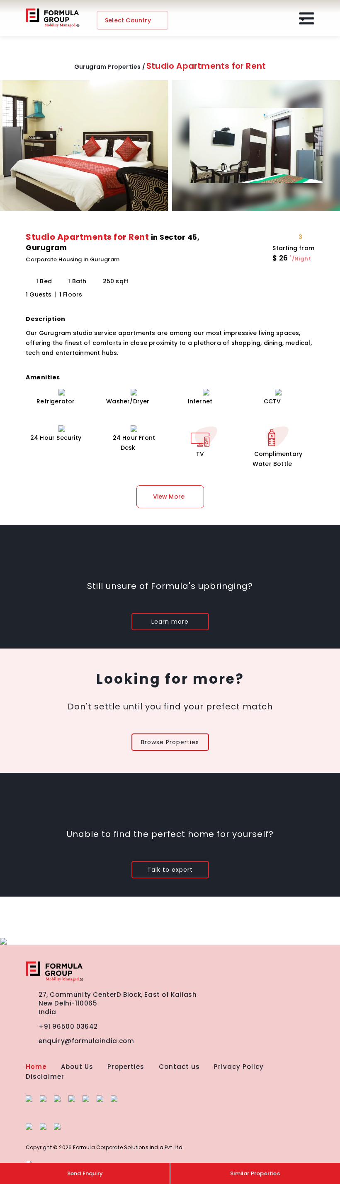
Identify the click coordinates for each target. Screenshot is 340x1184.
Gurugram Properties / (109, 67)
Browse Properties (170, 742)
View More (169, 496)
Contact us (179, 1066)
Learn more (170, 621)
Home (36, 1066)
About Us (77, 1066)
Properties (125, 1066)
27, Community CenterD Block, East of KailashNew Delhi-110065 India (118, 1003)
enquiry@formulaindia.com (86, 1041)
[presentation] (11, 149)
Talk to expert (170, 870)
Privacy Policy (239, 1066)
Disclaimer (45, 1076)
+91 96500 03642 (68, 1026)
